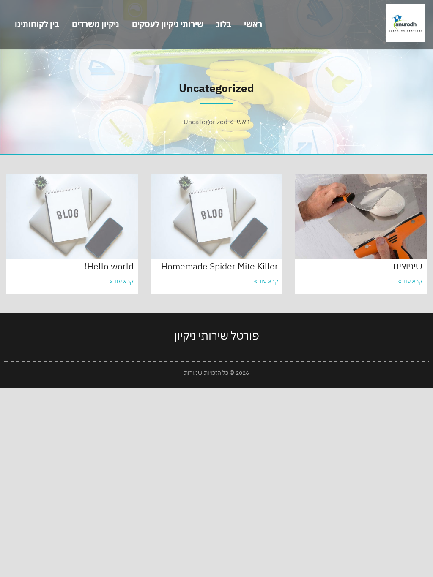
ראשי (253, 24)
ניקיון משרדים (95, 24)
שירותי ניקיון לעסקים (167, 24)
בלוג (223, 24)
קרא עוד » (410, 281)
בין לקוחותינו (37, 24)
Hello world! (109, 266)
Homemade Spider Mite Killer (219, 266)
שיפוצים (407, 266)
